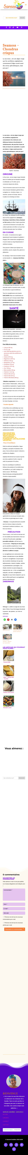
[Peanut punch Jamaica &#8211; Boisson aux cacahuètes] (7, 636)
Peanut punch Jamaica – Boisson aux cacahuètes (7, 641)
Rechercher (21, 778)
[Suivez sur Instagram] (9, 27)
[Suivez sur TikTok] (13, 27)
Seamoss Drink (6, 630)
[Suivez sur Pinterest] (21, 27)
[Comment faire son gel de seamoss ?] (17, 626)
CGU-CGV (5, 1124)
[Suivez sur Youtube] (17, 27)
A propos (6, 1118)
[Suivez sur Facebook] (6, 27)
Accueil (5, 1114)
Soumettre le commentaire (13, 929)
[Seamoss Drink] (7, 626)
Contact (6, 1121)
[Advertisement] (14, 118)
